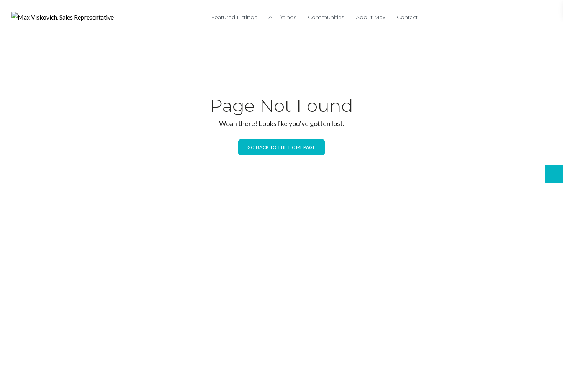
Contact (407, 17)
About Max (370, 17)
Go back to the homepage (281, 147)
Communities (326, 17)
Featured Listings (234, 17)
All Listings (282, 17)
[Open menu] (544, 19)
